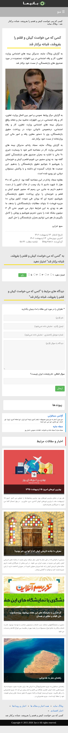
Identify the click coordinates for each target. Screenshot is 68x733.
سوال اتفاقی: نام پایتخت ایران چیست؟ (47, 374)
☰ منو (61, 11)
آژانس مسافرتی (55, 416)
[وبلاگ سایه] (34, 3)
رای (22, 275)
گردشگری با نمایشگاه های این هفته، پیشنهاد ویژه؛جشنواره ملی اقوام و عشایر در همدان (35, 614)
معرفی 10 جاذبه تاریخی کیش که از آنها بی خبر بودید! (38, 551)
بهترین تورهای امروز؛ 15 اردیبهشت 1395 (43, 489)
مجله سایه (58, 426)
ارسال (60, 388)
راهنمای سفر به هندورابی (50, 678)
